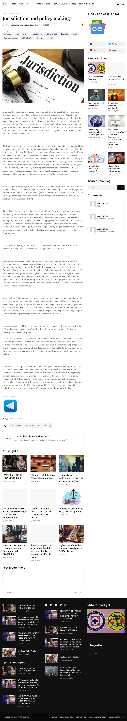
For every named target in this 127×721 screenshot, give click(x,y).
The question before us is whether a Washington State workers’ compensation (14, 513)
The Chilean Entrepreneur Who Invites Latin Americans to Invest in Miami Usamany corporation (116, 137)
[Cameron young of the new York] (96, 95)
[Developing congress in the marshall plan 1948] (96, 121)
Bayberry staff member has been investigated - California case (70, 548)
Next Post (78, 592)
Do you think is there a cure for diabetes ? (94, 168)
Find (48, 4)
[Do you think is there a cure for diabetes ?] (96, 158)
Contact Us (81, 717)
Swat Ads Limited (21, 717)
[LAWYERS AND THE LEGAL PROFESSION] (14, 463)
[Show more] (50, 425)
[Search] (122, 4)
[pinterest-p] (61, 605)
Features (23, 4)
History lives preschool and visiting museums (115, 168)
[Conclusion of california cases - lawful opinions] (71, 497)
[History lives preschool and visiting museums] (116, 158)
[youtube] (56, 605)
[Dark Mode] (118, 4)
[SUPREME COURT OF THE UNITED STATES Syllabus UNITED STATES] (43, 497)
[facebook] (97, 43)
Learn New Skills (68, 4)
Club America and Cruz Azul (95, 77)
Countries (65, 34)
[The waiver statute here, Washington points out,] (43, 463)
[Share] (82, 25)
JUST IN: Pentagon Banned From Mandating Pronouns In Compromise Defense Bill (71, 671)
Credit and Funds (86, 4)
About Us (53, 717)
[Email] (44, 425)
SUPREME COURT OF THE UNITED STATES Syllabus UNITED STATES (42, 513)
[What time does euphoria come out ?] (116, 68)
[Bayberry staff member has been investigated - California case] (71, 534)
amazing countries (11, 34)
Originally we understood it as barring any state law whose (71, 478)
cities (25, 34)
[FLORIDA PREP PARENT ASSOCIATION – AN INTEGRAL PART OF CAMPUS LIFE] (9, 636)
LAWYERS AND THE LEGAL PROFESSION (13, 476)
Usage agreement (117, 717)
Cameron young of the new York (96, 104)
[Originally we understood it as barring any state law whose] (71, 463)
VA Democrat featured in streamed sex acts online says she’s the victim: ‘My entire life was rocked (29, 621)
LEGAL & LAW (14, 13)
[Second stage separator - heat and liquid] (116, 95)
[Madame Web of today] (9, 652)
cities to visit (37, 34)
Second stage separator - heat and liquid (115, 105)
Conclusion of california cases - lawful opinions (71, 510)
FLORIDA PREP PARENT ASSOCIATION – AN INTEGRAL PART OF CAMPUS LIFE (28, 637)
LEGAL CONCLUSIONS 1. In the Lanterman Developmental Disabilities (14, 550)
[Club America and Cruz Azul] (96, 68)
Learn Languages (11, 38)
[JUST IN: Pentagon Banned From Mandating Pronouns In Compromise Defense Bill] (51, 671)
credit (75, 34)
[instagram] (65, 605)
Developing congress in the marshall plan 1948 (96, 132)
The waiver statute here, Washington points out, (43, 476)
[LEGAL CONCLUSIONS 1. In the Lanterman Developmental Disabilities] (14, 534)
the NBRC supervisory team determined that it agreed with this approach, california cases (42, 551)
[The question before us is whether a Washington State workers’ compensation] (14, 497)
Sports (50, 38)
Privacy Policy (66, 717)
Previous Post (9, 592)
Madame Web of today (27, 651)
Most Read (36, 4)
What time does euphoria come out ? (116, 79)
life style (40, 38)
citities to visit (51, 34)
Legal (55, 4)
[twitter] (51, 605)
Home (13, 4)
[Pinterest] (39, 425)
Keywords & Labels (97, 717)
